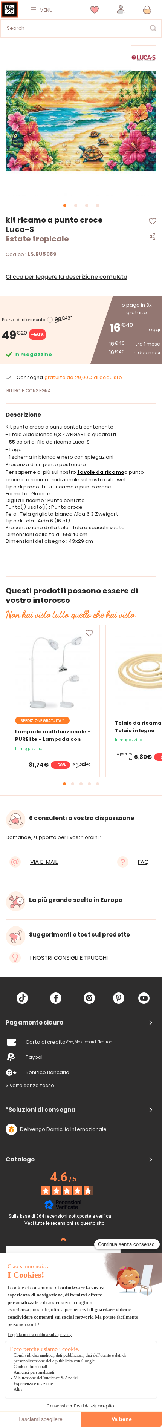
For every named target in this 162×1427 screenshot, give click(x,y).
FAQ (143, 862)
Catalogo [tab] (20, 1159)
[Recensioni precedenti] (63, 1239)
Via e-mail (44, 862)
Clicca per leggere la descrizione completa (66, 277)
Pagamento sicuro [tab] (34, 1022)
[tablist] (81, 1022)
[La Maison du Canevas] (9, 9)
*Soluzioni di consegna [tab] (40, 1110)
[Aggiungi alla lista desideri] (89, 633)
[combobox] (81, 28)
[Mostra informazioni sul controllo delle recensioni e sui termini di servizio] (116, 1215)
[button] (120, 9)
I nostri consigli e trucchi (69, 958)
